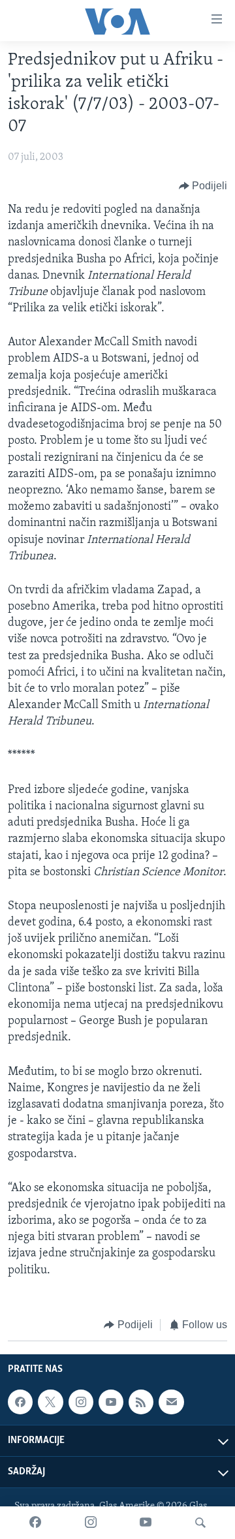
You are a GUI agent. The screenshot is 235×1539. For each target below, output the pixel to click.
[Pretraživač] (200, 1522)
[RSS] (141, 1402)
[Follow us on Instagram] (81, 1402)
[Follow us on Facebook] (20, 1402)
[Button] (203, 186)
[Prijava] (171, 1402)
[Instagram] (90, 1522)
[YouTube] (145, 1522)
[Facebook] (35, 1522)
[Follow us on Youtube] (111, 1402)
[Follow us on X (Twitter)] (50, 1402)
